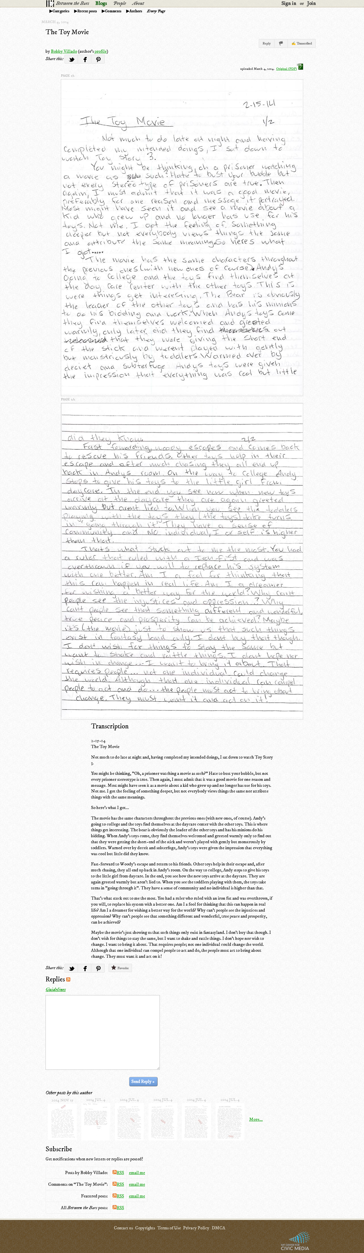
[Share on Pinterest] (98, 59)
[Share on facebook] (84, 59)
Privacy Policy (196, 1228)
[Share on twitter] (71, 59)
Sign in (289, 3)
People (119, 3)
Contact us (123, 1228)
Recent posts (87, 11)
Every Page (156, 11)
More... (256, 1119)
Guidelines (56, 990)
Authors (135, 11)
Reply (266, 43)
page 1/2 (68, 76)
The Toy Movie (67, 32)
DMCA (218, 1228)
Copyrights (145, 1228)
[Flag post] (281, 43)
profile (101, 51)
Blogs (101, 3)
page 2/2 (68, 399)
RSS (120, 1172)
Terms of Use (169, 1228)
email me (137, 1172)
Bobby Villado (64, 51)
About (138, 3)
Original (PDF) (286, 69)
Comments (113, 11)
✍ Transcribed (301, 43)
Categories (61, 11)
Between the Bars (72, 3)
